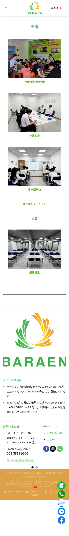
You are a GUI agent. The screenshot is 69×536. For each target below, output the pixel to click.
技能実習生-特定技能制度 (47, 481)
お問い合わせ (54, 433)
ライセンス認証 (12, 380)
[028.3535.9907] (61, 494)
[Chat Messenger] (61, 511)
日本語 (54, 7)
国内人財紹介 (56, 484)
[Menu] (6, 8)
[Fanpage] (61, 520)
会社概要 (28, 481)
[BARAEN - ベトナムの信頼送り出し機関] (34, 8)
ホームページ (15, 481)
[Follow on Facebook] (46, 449)
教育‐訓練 (28, 484)
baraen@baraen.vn (20, 460)
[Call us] (60, 449)
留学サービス (41, 484)
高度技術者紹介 (13, 484)
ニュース (52, 439)
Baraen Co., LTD (31, 472)
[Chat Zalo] (61, 503)
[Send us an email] (53, 449)
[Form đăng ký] (61, 485)
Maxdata (43, 476)
